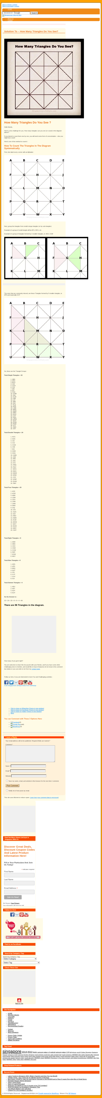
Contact (10, 20)
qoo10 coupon (24, 1056)
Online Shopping (86, 1052)
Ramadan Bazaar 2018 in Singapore (19, 1081)
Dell (70, 1052)
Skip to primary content (9, 4)
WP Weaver (72, 1093)
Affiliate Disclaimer (14, 1040)
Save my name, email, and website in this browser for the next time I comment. (34, 781)
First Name (8, 871)
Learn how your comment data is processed (44, 797)
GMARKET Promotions (50, 1058)
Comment (9, 744)
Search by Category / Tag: (11, 957)
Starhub (5, 1054)
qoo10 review (44, 1056)
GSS (16, 1054)
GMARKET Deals (39, 1058)
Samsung (95, 1052)
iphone (74, 1052)
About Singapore (13, 1032)
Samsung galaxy (19, 1058)
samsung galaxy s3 (43, 1052)
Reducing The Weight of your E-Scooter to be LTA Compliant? (27, 1085)
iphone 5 (58, 1056)
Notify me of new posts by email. (19, 791)
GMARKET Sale (91, 1058)
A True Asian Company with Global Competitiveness (72, 1058)
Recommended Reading (15, 1026)
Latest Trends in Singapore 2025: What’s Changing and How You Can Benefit (32, 1076)
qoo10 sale (83, 1056)
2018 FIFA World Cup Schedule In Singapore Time (24, 1087)
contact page (36, 669)
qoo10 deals (52, 1056)
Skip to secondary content (10, 6)
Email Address (11, 888)
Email (8, 771)
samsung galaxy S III (62, 1052)
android (52, 1052)
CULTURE (11, 1016)
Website (8, 776)
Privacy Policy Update (15, 1035)
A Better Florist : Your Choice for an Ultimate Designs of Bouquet (28, 1077)
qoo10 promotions (66, 1056)
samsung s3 (11, 1054)
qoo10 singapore (39, 1054)
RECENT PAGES (13, 1015)
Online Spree (20, 1059)
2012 (29, 1052)
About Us (11, 18)
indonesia (20, 1054)
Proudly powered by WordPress (48, 1093)
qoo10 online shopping (35, 1056)
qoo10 (79, 1052)
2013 (24, 1052)
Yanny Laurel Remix (14, 1082)
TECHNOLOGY (13, 1023)
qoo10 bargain (6, 1056)
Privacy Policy (12, 1037)
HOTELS (11, 1021)
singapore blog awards (9, 1058)
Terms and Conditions (15, 1038)
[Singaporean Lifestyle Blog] (11, 15)
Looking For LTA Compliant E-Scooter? (20, 1090)
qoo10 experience (67, 1054)
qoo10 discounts (29, 1058)
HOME (10, 9)
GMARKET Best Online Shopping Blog (82, 1054)
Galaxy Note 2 (75, 1056)
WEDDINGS (12, 1024)
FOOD (10, 1020)
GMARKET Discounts (30, 1059)
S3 (86, 1056)
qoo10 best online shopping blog (53, 1054)
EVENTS (11, 1018)
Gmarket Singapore (29, 1054)
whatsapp (96, 1054)
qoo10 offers (91, 1056)
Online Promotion (15, 1056)
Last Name (8, 879)
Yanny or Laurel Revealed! (16, 1084)
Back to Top (19, 1003)
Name (8, 766)
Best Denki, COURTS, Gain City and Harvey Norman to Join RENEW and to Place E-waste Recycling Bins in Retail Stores (47, 1079)
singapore (12, 1051)
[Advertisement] (34, 284)
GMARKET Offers (11, 1059)
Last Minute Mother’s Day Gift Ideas (19, 1089)
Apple (35, 1052)
